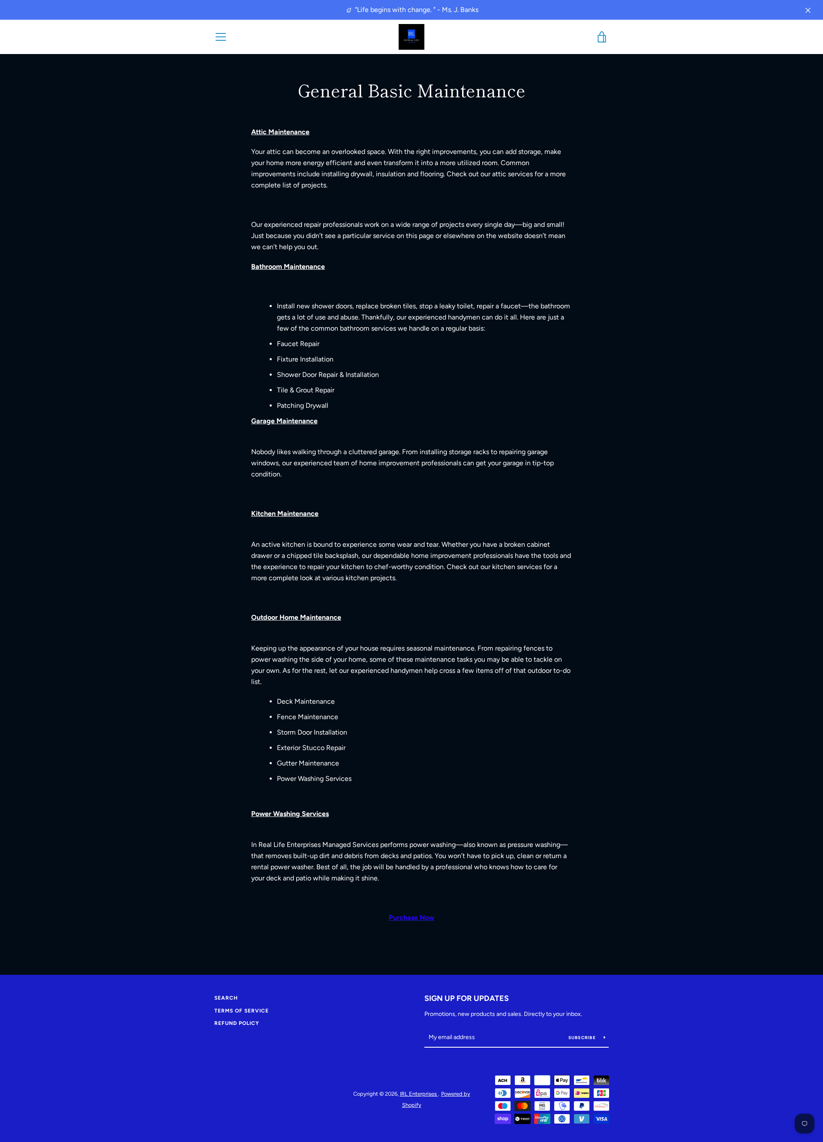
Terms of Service (241, 1011)
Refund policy (236, 1023)
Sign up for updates (466, 998)
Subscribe (583, 1037)
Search (226, 998)
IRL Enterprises (419, 1094)
